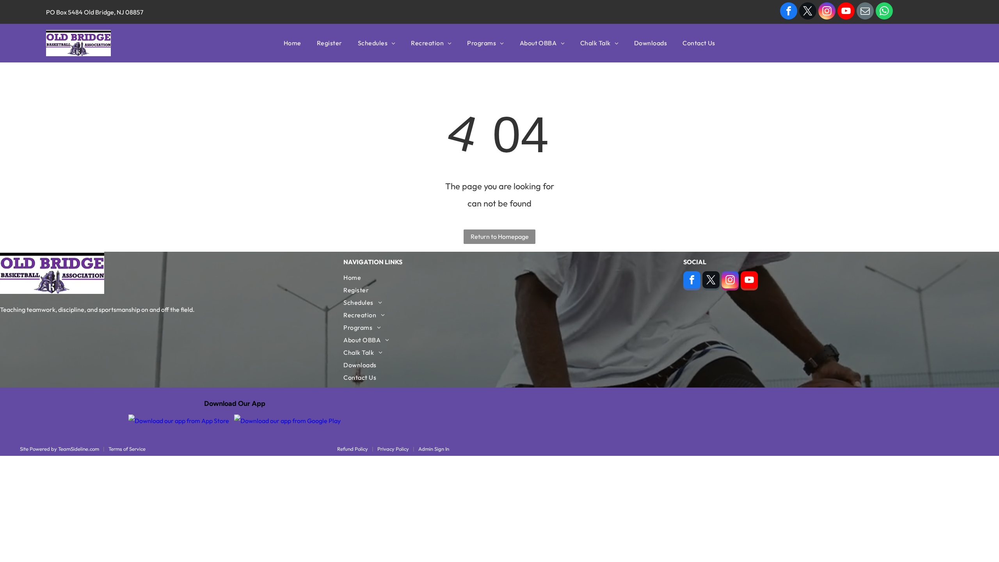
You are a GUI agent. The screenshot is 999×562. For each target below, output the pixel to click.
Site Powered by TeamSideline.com (59, 449)
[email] (865, 11)
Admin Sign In (433, 449)
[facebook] (788, 11)
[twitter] (807, 11)
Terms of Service (127, 449)
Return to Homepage (500, 236)
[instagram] (826, 11)
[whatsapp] (884, 11)
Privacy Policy (393, 449)
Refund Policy (352, 449)
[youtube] (846, 11)
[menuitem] (292, 43)
